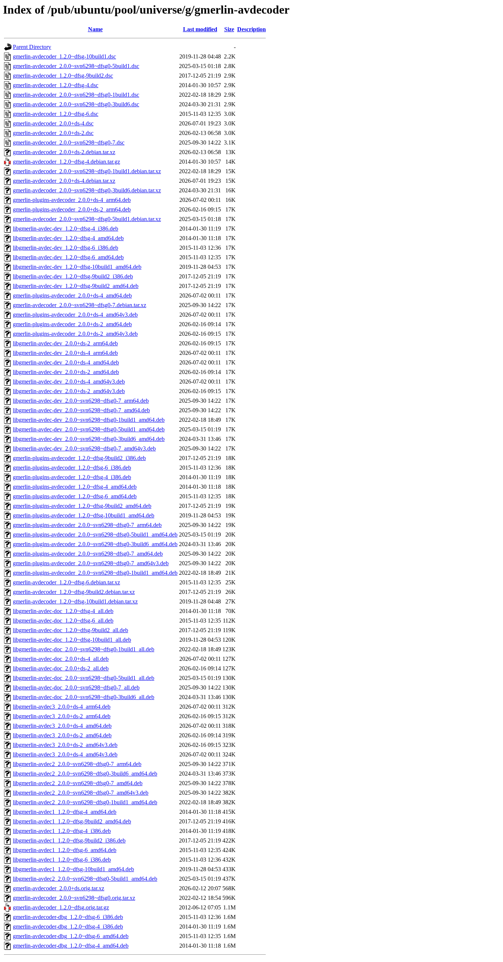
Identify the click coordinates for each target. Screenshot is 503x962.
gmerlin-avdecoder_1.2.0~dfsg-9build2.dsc (63, 75)
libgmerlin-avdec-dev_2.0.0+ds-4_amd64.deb (66, 362)
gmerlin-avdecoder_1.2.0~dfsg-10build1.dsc (64, 56)
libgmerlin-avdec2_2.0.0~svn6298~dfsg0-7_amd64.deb (78, 783)
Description (251, 29)
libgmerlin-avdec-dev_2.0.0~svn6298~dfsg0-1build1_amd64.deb (89, 420)
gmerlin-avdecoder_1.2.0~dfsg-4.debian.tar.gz (66, 161)
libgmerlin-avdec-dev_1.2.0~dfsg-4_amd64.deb (68, 238)
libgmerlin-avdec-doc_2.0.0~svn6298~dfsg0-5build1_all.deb (83, 678)
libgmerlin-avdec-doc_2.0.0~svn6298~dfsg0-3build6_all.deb (83, 697)
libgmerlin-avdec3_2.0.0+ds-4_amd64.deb (62, 726)
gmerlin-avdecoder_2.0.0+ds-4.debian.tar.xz (64, 181)
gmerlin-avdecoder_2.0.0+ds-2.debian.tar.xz (64, 152)
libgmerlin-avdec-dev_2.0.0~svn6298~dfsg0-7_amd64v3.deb (84, 448)
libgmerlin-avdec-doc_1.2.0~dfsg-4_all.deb (63, 611)
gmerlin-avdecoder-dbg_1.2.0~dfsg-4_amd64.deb (71, 946)
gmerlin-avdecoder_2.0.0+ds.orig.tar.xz (58, 888)
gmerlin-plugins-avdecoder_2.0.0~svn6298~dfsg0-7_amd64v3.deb (91, 563)
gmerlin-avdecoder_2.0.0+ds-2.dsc (53, 133)
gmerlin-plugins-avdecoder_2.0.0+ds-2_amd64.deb (72, 324)
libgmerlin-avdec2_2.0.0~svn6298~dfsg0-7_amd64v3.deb (80, 793)
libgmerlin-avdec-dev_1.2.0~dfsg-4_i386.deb (65, 228)
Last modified (200, 29)
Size (229, 29)
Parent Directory (32, 47)
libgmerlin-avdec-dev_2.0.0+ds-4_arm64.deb (65, 353)
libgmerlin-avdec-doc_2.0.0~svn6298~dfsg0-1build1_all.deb (83, 649)
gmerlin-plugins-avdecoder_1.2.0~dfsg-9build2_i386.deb (79, 458)
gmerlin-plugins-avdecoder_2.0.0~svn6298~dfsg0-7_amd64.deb (88, 554)
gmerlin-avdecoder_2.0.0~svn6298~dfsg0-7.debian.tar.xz (79, 305)
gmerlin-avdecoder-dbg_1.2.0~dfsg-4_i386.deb (68, 926)
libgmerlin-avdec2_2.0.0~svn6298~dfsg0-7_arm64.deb (77, 764)
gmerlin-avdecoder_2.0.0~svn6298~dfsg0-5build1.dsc (76, 66)
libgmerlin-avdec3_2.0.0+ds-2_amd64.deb (62, 735)
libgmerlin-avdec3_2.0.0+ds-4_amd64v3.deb (65, 754)
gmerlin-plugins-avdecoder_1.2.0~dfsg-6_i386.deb (72, 467)
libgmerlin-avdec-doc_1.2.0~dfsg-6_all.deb (63, 620)
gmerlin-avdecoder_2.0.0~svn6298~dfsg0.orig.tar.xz (74, 898)
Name (95, 29)
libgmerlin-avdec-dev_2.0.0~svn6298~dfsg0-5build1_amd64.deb (89, 429)
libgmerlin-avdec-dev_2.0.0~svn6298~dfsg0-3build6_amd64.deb (89, 439)
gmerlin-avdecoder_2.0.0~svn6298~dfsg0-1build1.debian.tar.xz (87, 171)
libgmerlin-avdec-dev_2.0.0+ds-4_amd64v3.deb (69, 381)
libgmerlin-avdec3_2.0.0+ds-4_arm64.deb (61, 706)
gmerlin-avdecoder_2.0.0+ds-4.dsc (53, 123)
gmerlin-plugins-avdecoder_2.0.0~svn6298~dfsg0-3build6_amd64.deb (95, 544)
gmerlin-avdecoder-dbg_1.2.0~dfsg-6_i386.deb (68, 917)
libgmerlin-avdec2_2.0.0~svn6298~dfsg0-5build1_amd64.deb (85, 879)
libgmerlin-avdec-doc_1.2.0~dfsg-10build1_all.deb (72, 640)
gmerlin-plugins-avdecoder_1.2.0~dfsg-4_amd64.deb (75, 487)
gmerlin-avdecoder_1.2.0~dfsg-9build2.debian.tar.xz (74, 592)
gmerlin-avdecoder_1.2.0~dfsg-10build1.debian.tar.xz (75, 601)
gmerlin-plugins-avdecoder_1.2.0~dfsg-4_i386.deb (72, 477)
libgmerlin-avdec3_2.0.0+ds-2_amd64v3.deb (65, 745)
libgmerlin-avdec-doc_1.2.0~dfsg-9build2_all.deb (70, 630)
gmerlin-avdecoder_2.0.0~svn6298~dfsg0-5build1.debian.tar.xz (87, 219)
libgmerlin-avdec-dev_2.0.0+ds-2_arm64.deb (65, 343)
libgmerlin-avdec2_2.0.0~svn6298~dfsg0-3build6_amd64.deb (85, 773)
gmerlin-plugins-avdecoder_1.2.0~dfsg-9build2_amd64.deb (82, 506)
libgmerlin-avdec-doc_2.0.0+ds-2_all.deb (61, 668)
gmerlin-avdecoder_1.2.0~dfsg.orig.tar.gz (61, 907)
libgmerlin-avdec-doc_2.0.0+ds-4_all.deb (61, 659)
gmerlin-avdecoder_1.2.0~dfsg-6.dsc (55, 114)
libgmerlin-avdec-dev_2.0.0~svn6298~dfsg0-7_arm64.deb (81, 401)
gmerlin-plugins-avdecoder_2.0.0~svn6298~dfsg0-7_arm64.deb (87, 525)
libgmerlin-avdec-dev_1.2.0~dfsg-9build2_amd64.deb (75, 286)
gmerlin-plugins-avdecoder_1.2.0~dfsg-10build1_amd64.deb (83, 515)
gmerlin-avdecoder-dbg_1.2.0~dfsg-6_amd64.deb (71, 936)
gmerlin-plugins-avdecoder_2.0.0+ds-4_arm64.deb (72, 200)
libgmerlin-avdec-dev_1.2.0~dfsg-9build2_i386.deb (73, 276)
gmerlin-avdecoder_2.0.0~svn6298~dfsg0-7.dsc (68, 142)
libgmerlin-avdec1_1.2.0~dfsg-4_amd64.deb (64, 812)
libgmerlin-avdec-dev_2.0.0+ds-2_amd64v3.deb (69, 391)
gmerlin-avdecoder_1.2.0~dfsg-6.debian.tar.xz (66, 582)
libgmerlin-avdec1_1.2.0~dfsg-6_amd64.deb (64, 850)
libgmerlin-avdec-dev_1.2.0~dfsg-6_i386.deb (65, 248)
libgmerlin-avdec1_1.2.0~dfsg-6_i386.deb (62, 859)
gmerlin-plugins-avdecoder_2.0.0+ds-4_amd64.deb (72, 295)
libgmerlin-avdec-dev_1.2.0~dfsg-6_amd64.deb (68, 257)
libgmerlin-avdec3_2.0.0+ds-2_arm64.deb (61, 716)
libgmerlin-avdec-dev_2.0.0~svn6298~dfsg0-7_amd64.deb (81, 410)
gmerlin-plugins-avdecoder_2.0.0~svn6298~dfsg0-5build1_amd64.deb (95, 534)
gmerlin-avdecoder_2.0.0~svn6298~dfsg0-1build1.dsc (76, 95)
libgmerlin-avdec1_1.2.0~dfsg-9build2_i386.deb (69, 840)
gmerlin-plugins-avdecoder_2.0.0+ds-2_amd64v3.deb (75, 334)
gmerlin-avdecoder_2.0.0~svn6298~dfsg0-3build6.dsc (76, 104)
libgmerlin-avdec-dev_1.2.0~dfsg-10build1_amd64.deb (77, 267)
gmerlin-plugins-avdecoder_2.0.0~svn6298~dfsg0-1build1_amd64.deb (95, 573)
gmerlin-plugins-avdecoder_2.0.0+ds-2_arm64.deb (72, 209)
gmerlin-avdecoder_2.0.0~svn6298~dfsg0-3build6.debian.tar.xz (87, 190)
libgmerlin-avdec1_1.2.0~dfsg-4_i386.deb (62, 831)
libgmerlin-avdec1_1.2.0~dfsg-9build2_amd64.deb (72, 821)
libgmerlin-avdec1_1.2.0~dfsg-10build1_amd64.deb (73, 869)
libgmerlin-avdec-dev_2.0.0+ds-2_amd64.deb (66, 372)
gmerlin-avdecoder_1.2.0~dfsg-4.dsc (55, 85)
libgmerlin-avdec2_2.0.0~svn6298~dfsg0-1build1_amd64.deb (85, 802)
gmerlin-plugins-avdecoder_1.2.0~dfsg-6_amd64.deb (75, 496)
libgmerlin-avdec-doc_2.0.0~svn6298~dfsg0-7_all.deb (76, 687)
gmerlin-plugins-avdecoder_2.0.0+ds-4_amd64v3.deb (75, 314)
